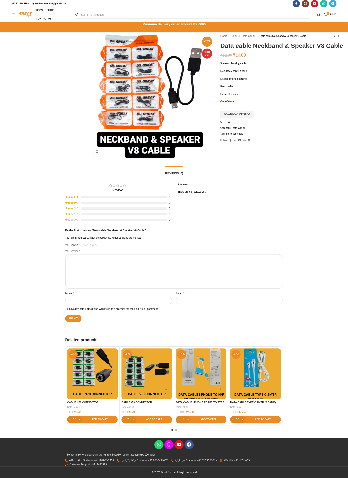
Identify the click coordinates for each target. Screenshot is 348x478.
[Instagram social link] (305, 3)
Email (180, 293)
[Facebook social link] (296, 3)
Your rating (72, 245)
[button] (92, 419)
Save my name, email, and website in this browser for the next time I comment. (113, 309)
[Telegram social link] (332, 3)
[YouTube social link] (314, 3)
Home (223, 36)
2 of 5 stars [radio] (87, 245)
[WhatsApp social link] (323, 3)
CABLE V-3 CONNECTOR (136, 402)
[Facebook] (189, 444)
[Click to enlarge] (97, 151)
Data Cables (248, 36)
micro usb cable (234, 134)
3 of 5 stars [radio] (90, 245)
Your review (72, 251)
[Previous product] (334, 36)
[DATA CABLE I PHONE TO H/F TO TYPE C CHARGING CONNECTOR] (201, 373)
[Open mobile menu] (13, 14)
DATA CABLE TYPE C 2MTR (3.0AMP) (253, 402)
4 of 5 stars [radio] (93, 245)
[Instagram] (169, 444)
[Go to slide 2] (176, 430)
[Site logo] (25, 14)
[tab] (174, 171)
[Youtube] (179, 444)
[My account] (318, 14)
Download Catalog (237, 114)
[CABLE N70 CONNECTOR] (92, 373)
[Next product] (343, 36)
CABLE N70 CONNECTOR (83, 402)
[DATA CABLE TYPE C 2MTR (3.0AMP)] (255, 373)
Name (69, 293)
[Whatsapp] (158, 444)
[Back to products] (338, 36)
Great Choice (168, 472)
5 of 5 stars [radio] (95, 245)
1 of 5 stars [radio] (84, 245)
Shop (234, 36)
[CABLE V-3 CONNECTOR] (146, 373)
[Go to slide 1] (172, 430)
